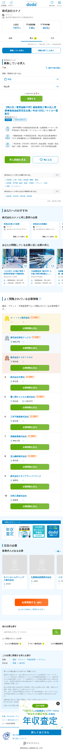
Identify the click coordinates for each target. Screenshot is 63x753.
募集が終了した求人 (46, 50)
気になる (52, 5)
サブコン (42, 660)
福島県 (8, 196)
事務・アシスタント (13, 186)
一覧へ (58, 551)
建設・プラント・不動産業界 (24, 660)
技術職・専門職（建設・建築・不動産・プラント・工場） (27, 183)
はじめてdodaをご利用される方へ (31, 609)
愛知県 (29, 196)
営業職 (8, 180)
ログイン (11, 5)
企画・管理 (17, 180)
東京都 (22, 196)
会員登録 (3, 5)
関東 (14, 663)
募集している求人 (17, 50)
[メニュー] (59, 3)
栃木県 (15, 196)
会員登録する (31, 602)
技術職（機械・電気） (31, 180)
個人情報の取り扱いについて (20, 737)
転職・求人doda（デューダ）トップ (15, 716)
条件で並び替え (54, 68)
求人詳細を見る (17, 159)
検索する (31, 98)
